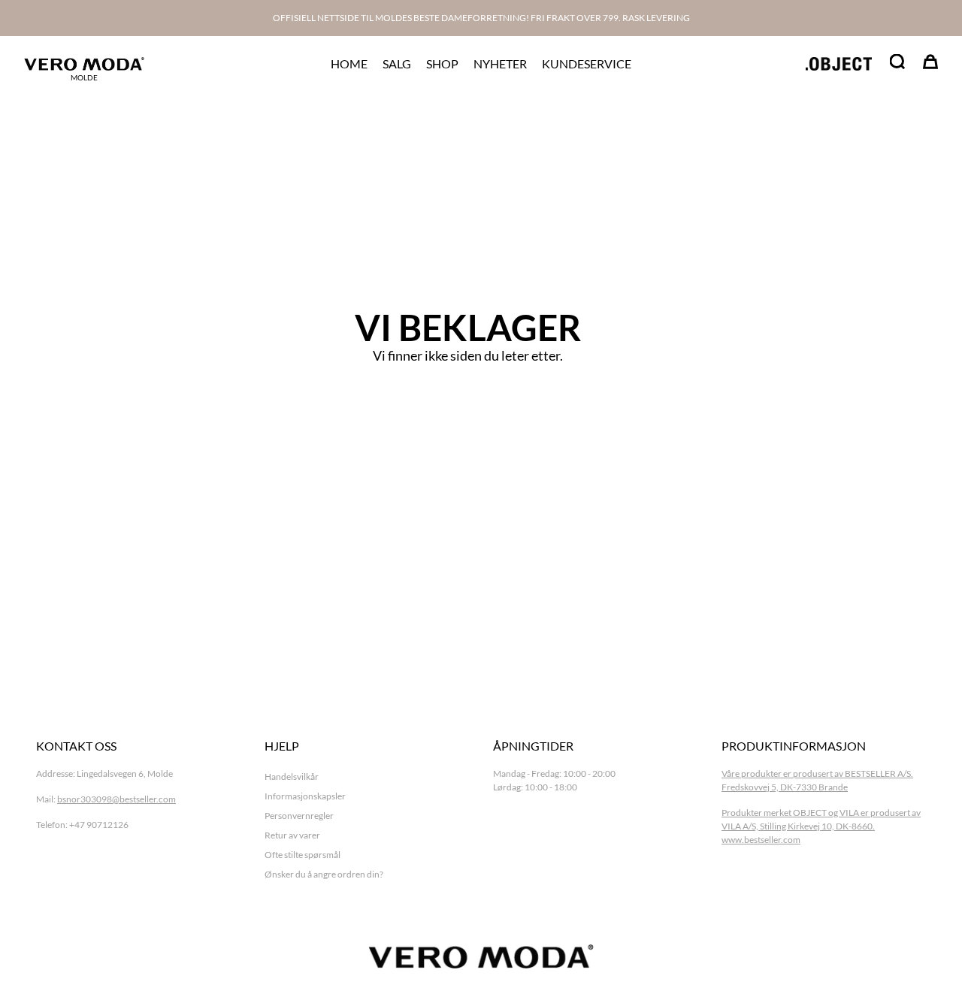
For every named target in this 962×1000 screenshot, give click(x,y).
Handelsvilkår (292, 776)
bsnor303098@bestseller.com (116, 799)
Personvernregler (299, 815)
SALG (397, 63)
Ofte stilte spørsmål (302, 854)
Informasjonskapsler (305, 796)
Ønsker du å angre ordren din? (324, 874)
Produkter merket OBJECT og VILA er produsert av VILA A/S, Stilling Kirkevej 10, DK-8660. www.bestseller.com (821, 826)
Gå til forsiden (468, 400)
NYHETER (500, 63)
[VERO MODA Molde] (84, 63)
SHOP (442, 63)
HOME (349, 63)
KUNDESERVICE (586, 63)
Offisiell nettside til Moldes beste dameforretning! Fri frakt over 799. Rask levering (481, 17)
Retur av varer (292, 835)
